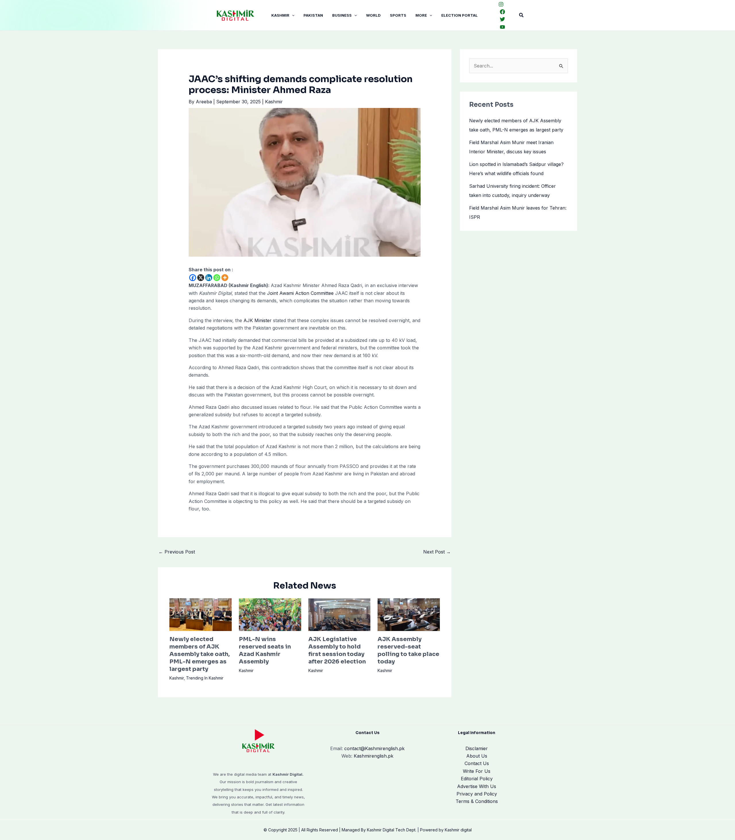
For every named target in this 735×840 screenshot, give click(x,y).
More (421, 15)
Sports (398, 15)
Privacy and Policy (477, 794)
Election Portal (459, 15)
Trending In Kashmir (204, 678)
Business (342, 15)
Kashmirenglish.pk (374, 748)
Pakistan (313, 15)
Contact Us (477, 763)
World (373, 15)
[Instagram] (501, 4)
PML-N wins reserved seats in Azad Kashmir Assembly (265, 650)
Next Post (437, 552)
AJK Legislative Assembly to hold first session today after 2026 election (337, 650)
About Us (476, 756)
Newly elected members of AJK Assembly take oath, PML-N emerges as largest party (199, 654)
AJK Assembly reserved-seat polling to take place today (408, 650)
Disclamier (476, 748)
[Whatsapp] (216, 277)
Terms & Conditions (477, 801)
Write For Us (476, 771)
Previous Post (176, 552)
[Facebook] (502, 11)
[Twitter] (502, 19)
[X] (200, 277)
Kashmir (280, 15)
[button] (292, 15)
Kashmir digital (458, 829)
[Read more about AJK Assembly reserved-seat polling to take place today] (409, 614)
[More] (224, 277)
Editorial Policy (477, 778)
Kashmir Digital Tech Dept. (391, 829)
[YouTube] (502, 27)
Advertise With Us (476, 786)
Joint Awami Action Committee (300, 293)
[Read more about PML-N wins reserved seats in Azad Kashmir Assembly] (270, 614)
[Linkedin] (208, 277)
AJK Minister (257, 320)
